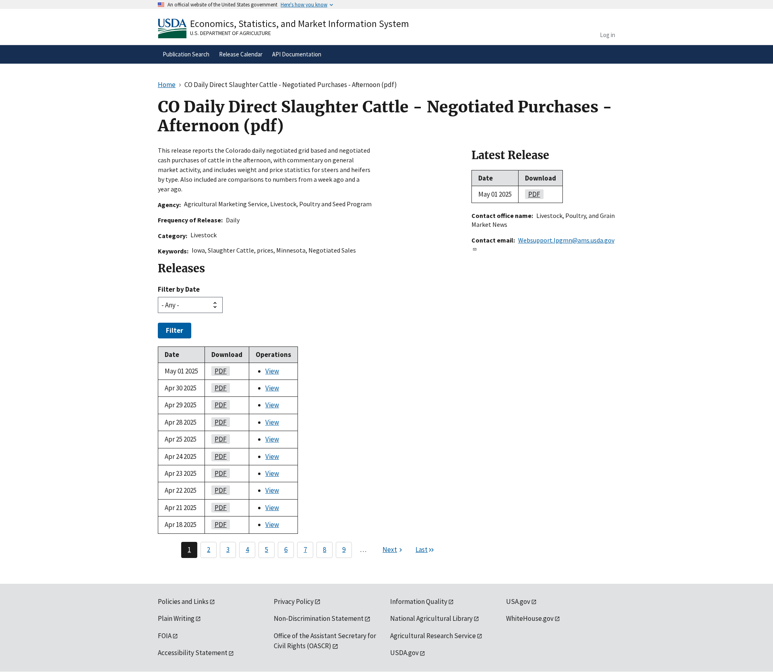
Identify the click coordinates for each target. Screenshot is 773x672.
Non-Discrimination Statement (319, 618)
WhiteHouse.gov (530, 618)
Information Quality (418, 601)
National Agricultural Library (431, 618)
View (272, 371)
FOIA (165, 635)
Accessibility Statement (192, 652)
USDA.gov (404, 652)
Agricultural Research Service (433, 635)
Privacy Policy (294, 601)
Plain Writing (176, 618)
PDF (219, 371)
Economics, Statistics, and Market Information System (299, 23)
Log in (607, 34)
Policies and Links (183, 601)
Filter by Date (179, 289)
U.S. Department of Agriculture (230, 33)
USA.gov (518, 601)
